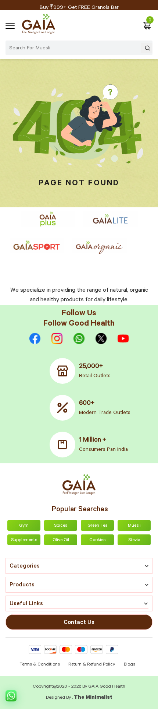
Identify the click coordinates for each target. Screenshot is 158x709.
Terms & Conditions (40, 664)
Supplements (24, 540)
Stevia (134, 540)
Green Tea (97, 526)
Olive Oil (61, 540)
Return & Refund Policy (91, 664)
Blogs (129, 664)
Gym (24, 526)
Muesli (134, 526)
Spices (60, 526)
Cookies (97, 540)
